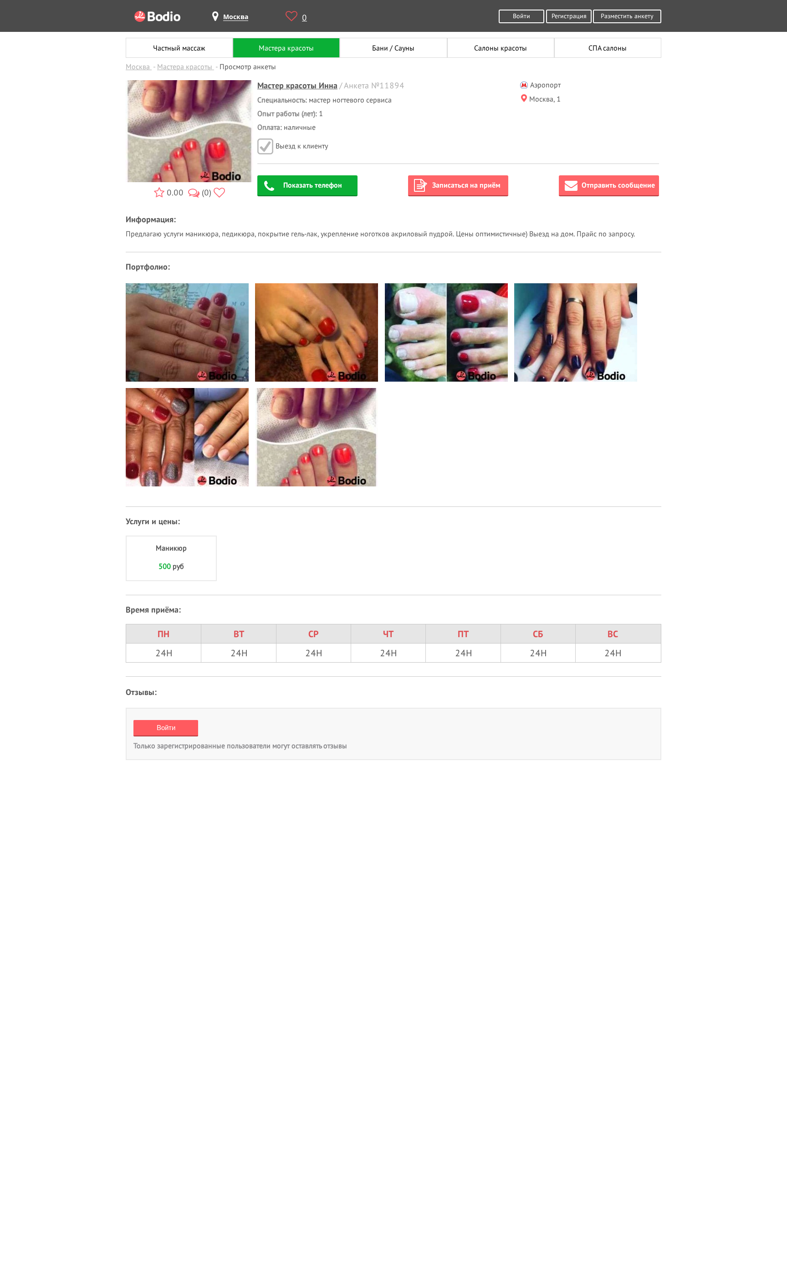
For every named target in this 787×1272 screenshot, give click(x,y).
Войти (521, 16)
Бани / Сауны (393, 47)
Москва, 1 (545, 98)
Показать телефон (312, 184)
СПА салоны (607, 47)
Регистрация (569, 16)
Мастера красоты (286, 47)
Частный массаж (179, 47)
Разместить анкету (627, 16)
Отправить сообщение (618, 184)
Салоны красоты (500, 47)
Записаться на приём (466, 184)
